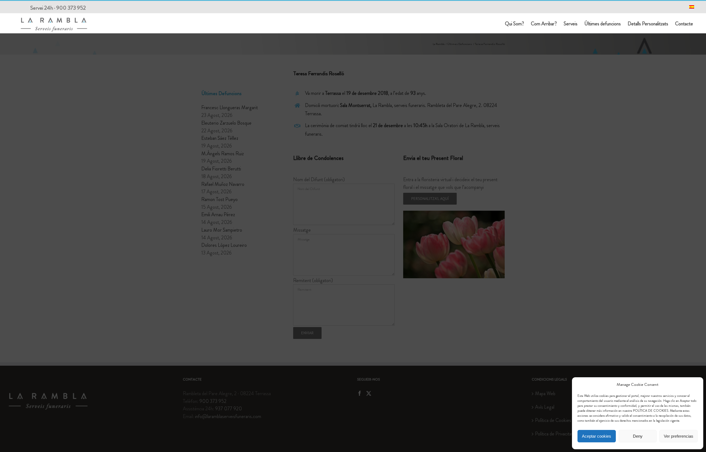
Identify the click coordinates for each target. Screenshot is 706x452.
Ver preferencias (678, 436)
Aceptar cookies (596, 436)
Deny (638, 436)
